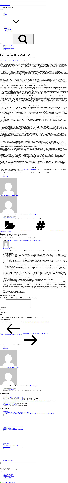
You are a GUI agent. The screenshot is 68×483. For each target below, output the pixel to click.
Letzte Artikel (5, 176)
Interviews (5, 14)
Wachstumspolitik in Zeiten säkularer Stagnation (14, 397)
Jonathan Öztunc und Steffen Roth (20, 60)
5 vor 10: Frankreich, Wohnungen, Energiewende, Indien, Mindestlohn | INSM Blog (25, 240)
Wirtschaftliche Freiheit (7, 460)
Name (1, 309)
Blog (4, 12)
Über (4, 175)
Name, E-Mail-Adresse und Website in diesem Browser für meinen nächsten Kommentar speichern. (22, 317)
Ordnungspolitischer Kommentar (31, 169)
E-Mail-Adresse (3, 312)
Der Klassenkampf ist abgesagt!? (9, 403)
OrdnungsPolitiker (9, 31)
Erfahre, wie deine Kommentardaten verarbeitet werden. (37, 322)
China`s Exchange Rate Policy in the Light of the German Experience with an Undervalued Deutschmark (25, 400)
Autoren (4, 26)
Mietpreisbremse (3, 231)
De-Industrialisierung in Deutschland (13, 429)
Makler (59, 230)
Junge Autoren (8, 29)
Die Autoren (7, 27)
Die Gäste (7, 28)
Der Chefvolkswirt (9, 30)
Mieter (62, 230)
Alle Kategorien (23, 230)
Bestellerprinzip (54, 230)
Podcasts (4, 13)
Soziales (29, 230)
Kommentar (3, 307)
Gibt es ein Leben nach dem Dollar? (10, 446)
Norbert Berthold (6, 443)
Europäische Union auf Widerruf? (10, 405)
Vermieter (9, 231)
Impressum (5, 480)
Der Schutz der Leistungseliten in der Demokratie (13, 399)
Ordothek (5, 15)
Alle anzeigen (33, 214)
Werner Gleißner (6, 427)
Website (1, 314)
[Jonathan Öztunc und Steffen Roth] (8, 194)
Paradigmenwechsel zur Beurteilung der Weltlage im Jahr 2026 (28, 412)
